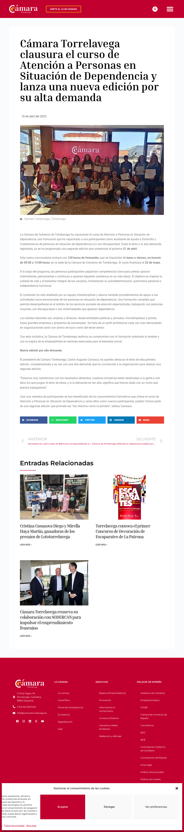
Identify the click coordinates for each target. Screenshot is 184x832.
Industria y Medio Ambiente (108, 727)
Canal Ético (64, 700)
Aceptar (63, 806)
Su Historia (64, 714)
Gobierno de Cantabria (153, 693)
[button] (177, 788)
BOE (143, 739)
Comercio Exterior (109, 718)
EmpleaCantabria (150, 700)
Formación (105, 700)
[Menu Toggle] (170, 9)
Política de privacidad (14, 825)
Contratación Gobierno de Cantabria (153, 749)
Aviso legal (31, 825)
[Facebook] (17, 721)
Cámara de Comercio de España (154, 716)
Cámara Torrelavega (37, 219)
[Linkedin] (30, 721)
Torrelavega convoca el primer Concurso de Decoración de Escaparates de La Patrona (123, 531)
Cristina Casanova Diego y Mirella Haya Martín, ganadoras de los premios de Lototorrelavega (50, 531)
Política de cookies (151, 779)
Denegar (109, 806)
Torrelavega (58, 219)
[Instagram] (23, 721)
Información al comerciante (107, 709)
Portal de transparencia (70, 707)
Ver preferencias (156, 806)
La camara (63, 693)
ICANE (144, 707)
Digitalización (65, 721)
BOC (143, 732)
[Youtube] (42, 721)
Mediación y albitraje (110, 736)
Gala (60, 729)
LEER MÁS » (26, 544)
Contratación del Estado (154, 757)
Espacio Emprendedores (112, 693)
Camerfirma (147, 725)
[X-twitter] (36, 721)
